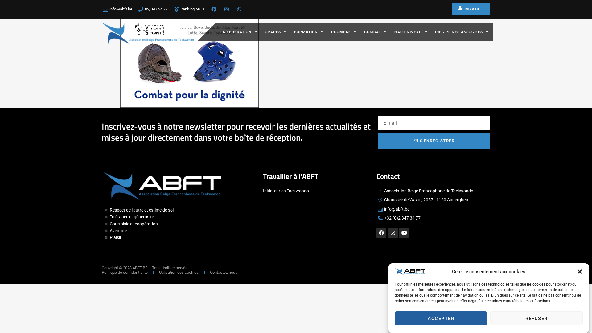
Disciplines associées (459, 32)
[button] (580, 272)
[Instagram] (393, 233)
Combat (372, 32)
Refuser (536, 318)
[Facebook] (381, 233)
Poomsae (341, 32)
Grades (273, 32)
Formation (306, 32)
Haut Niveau (408, 32)
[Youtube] (404, 233)
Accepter (441, 318)
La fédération (236, 32)
